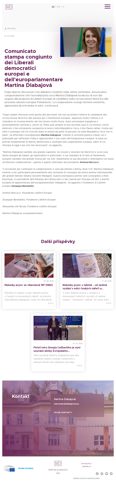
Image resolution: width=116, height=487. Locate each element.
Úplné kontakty (63, 412)
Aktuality (11, 28)
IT (64, 7)
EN (58, 7)
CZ (53, 7)
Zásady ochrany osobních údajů (86, 478)
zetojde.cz (86, 466)
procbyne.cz (86, 463)
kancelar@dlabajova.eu (66, 403)
